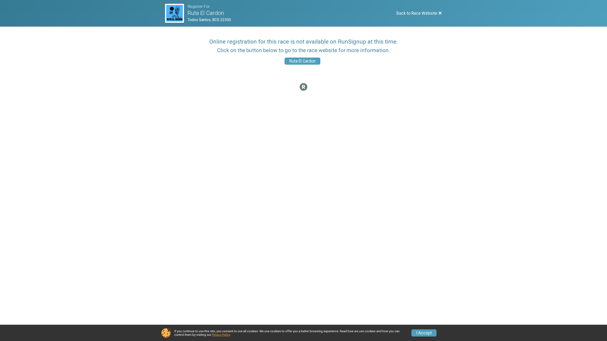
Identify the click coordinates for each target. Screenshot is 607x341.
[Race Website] (176, 13)
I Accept (424, 333)
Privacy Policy (221, 335)
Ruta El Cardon (302, 61)
